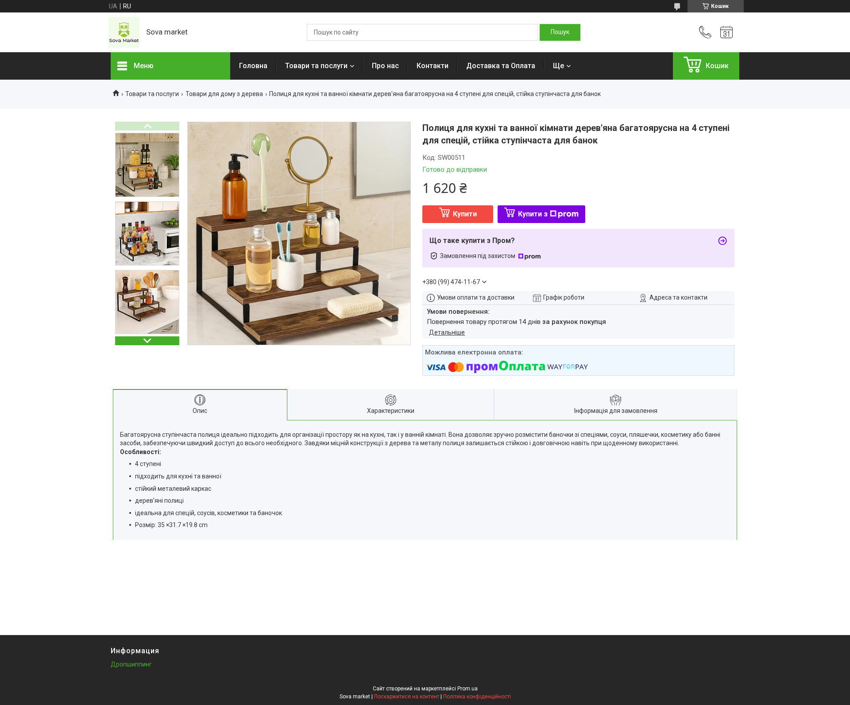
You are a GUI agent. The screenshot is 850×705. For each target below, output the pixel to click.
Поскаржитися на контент (406, 696)
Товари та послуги (316, 66)
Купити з (533, 214)
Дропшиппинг (131, 664)
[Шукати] (560, 32)
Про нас (385, 66)
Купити (465, 214)
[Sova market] (123, 32)
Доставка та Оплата (500, 66)
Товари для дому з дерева (224, 93)
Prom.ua (467, 689)
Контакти (432, 66)
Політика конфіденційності (477, 696)
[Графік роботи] (726, 32)
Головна (253, 66)
